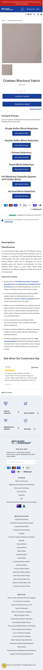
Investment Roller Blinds (21, 530)
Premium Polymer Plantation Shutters (21, 537)
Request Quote (36, 109)
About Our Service (21, 481)
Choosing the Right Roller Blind (21, 619)
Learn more (8, 222)
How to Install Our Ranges (21, 636)
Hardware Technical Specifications (22, 643)
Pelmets (21, 540)
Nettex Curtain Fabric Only (21, 583)
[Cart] (38, 14)
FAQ (21, 499)
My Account (30, 9)
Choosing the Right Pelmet (21, 622)
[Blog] (31, 14)
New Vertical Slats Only (21, 579)
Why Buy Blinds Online (21, 615)
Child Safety (21, 647)
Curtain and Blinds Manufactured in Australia (21, 505)
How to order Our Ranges (21, 633)
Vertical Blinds (21, 547)
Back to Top (6, 392)
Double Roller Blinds (21, 526)
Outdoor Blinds (21, 565)
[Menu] (41, 14)
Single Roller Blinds (21, 519)
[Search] (34, 14)
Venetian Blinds (21, 554)
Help (38, 9)
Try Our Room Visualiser (21, 601)
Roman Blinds (21, 544)
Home (3, 20)
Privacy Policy (21, 491)
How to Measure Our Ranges (22, 629)
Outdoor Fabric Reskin (21, 569)
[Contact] (28, 14)
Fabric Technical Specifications (21, 640)
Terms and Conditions (21, 488)
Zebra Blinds (21, 551)
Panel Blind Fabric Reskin (21, 576)
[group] (7, 69)
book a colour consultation (25, 299)
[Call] (26, 14)
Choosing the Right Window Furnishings (21, 626)
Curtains (21, 533)
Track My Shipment (21, 608)
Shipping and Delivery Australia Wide (21, 484)
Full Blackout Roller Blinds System (21, 523)
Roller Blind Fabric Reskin (21, 572)
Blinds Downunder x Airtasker (21, 612)
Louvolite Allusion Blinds (21, 561)
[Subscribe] (34, 462)
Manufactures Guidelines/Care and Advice (21, 650)
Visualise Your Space (22, 104)
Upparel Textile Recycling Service (21, 654)
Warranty (21, 495)
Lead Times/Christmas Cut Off (21, 605)
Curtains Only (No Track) (21, 586)
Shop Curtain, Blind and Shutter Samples (22, 598)
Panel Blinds (21, 558)
